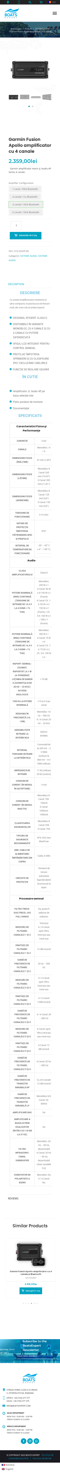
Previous (15, 100)
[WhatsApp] (36, 1441)
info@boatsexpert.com (19, 1405)
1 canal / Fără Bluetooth (25, 189)
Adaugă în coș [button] (33, 1290)
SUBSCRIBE (22, 1362)
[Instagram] (30, 1441)
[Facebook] (23, 1441)
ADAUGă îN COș (28, 235)
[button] (7, 2)
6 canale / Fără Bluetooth (25, 212)
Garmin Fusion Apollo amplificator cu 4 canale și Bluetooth (31, 1273)
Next (45, 100)
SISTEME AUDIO (28, 255)
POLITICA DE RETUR (42, 1458)
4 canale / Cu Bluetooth (24, 196)
